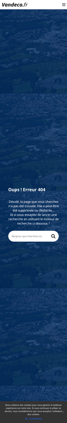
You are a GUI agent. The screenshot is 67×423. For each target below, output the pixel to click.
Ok (26, 418)
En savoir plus (35, 418)
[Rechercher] (53, 236)
